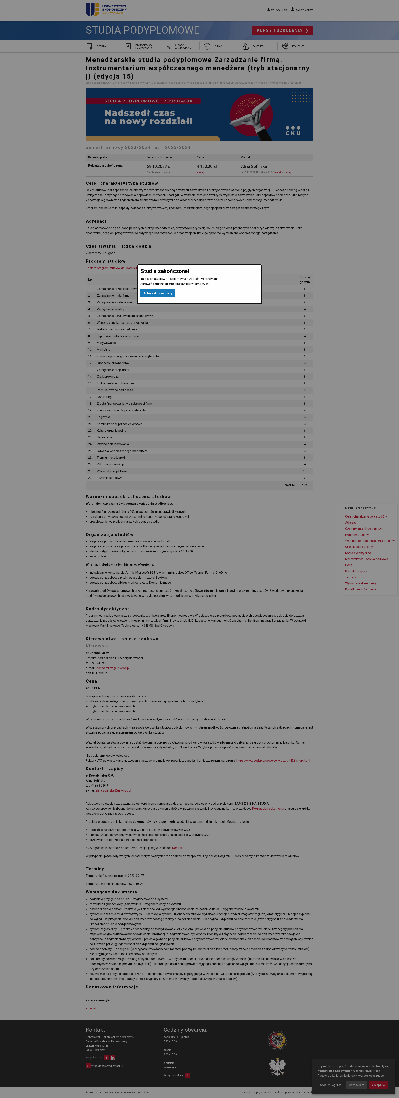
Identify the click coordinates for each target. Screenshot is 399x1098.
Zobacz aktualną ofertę (158, 293)
